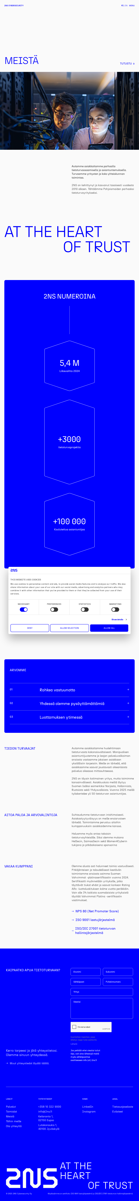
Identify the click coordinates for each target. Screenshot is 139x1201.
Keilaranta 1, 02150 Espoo (46, 1118)
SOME (85, 1099)
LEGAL (115, 1099)
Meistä (10, 1116)
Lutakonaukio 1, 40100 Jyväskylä (48, 1126)
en (126, 5)
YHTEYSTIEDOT (45, 1099)
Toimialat (11, 1111)
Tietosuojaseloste (122, 1106)
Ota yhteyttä (14, 1126)
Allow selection (69, 628)
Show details (117, 619)
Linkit (9, 1099)
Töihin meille (13, 1121)
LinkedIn (87, 1106)
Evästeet (117, 1111)
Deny (29, 628)
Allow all (109, 628)
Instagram (89, 1111)
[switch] (54, 609)
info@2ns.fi (45, 1111)
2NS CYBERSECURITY (14, 5)
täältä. (45, 1063)
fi (122, 5)
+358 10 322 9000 (49, 1106)
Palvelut (11, 1106)
